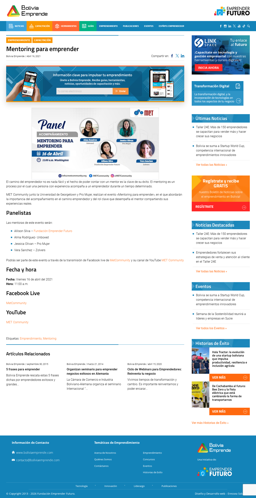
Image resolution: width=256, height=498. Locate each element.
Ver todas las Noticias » (211, 165)
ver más (219, 377)
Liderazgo (139, 486)
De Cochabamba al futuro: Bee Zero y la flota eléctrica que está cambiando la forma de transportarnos (229, 393)
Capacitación (42, 26)
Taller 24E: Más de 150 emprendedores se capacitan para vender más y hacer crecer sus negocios (221, 131)
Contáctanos (101, 466)
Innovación (110, 486)
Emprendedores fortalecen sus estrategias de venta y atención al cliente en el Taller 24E (223, 257)
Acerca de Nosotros (105, 452)
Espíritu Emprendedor (171, 26)
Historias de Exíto (152, 472)
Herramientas (69, 26)
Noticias (19, 26)
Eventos (148, 26)
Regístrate (204, 206)
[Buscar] (248, 26)
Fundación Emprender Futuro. (56, 493)
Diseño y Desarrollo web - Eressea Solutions (222, 493)
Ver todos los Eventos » (211, 328)
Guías (91, 26)
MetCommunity (120, 260)
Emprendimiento (108, 26)
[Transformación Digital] (217, 93)
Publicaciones (131, 26)
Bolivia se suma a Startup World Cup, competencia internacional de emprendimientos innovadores (220, 150)
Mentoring (49, 338)
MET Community (173, 260)
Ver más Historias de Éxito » (210, 423)
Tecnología (82, 486)
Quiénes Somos (103, 459)
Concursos (149, 459)
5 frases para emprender (23, 369)
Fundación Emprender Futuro (53, 231)
